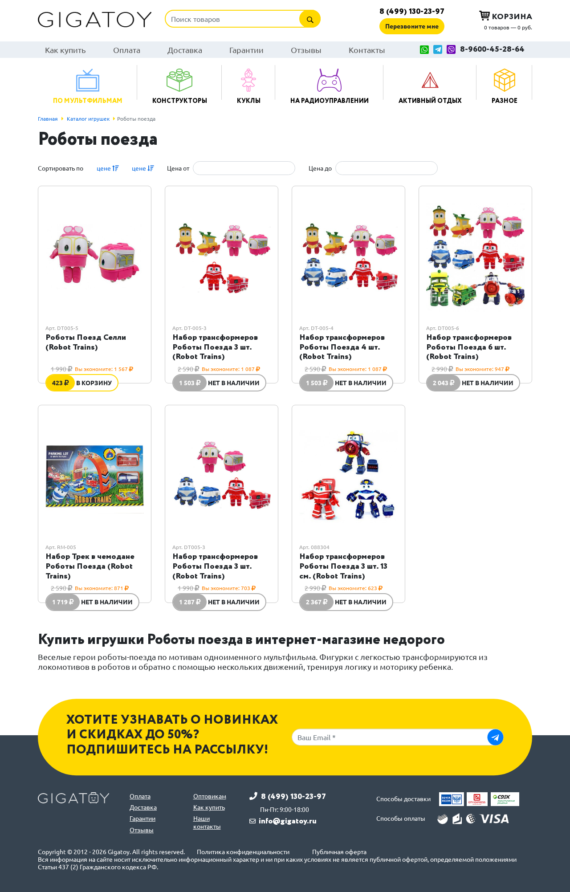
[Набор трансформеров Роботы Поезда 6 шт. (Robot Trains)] (475, 257)
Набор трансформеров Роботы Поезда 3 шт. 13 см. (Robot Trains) (343, 566)
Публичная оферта (339, 851)
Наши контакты (207, 822)
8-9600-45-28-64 (492, 49)
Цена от (178, 168)
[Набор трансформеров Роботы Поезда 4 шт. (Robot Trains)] (348, 257)
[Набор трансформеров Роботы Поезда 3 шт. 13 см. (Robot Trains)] (348, 476)
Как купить (65, 49)
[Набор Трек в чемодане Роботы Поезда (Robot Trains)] (94, 476)
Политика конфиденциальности (243, 851)
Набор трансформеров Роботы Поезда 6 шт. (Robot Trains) (469, 347)
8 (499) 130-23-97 (411, 11)
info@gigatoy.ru (288, 821)
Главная (48, 118)
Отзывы (306, 49)
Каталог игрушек (88, 118)
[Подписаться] (495, 737)
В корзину (94, 383)
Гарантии (246, 49)
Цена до (320, 168)
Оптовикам (209, 796)
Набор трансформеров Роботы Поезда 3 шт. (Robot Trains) (215, 347)
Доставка (184, 49)
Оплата (126, 49)
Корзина (511, 16)
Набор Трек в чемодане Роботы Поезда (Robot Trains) (89, 566)
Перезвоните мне (412, 26)
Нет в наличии (234, 383)
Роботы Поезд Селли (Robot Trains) (85, 342)
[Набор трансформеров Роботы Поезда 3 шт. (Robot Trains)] (221, 257)
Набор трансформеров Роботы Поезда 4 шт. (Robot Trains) (342, 347)
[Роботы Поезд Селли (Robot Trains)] (94, 257)
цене (104, 168)
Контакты (367, 49)
